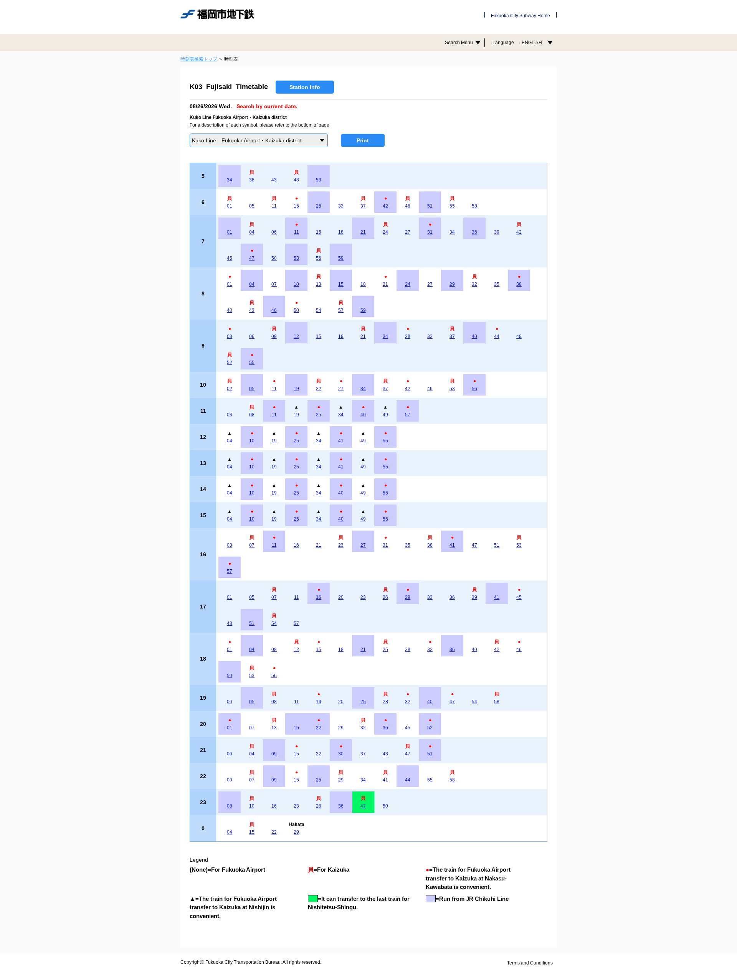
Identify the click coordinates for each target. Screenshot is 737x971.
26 (385, 597)
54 (318, 310)
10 (296, 284)
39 (496, 232)
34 (229, 180)
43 (274, 180)
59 (341, 258)
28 (407, 336)
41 (341, 440)
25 (318, 206)
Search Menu (459, 42)
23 (341, 545)
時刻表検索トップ (198, 59)
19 (341, 336)
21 (363, 232)
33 (341, 206)
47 (251, 258)
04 (251, 232)
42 (385, 206)
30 (341, 754)
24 (385, 232)
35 (496, 284)
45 (229, 258)
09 (274, 336)
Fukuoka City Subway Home (520, 15)
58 (474, 206)
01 (229, 206)
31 (430, 232)
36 (474, 232)
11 (274, 206)
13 (318, 284)
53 (318, 180)
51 (430, 206)
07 (274, 284)
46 (274, 310)
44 (496, 336)
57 (341, 310)
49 (519, 336)
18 (341, 232)
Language (517, 42)
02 (229, 388)
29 (452, 284)
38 (251, 180)
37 (363, 206)
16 (296, 545)
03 (229, 336)
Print (363, 140)
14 (318, 701)
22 (318, 388)
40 (229, 310)
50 (274, 258)
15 (296, 206)
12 (296, 336)
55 (452, 206)
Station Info (304, 87)
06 (274, 232)
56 (318, 258)
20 (341, 597)
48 (296, 180)
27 (407, 232)
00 (229, 701)
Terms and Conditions (530, 963)
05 (251, 206)
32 (474, 284)
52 (229, 362)
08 (251, 414)
